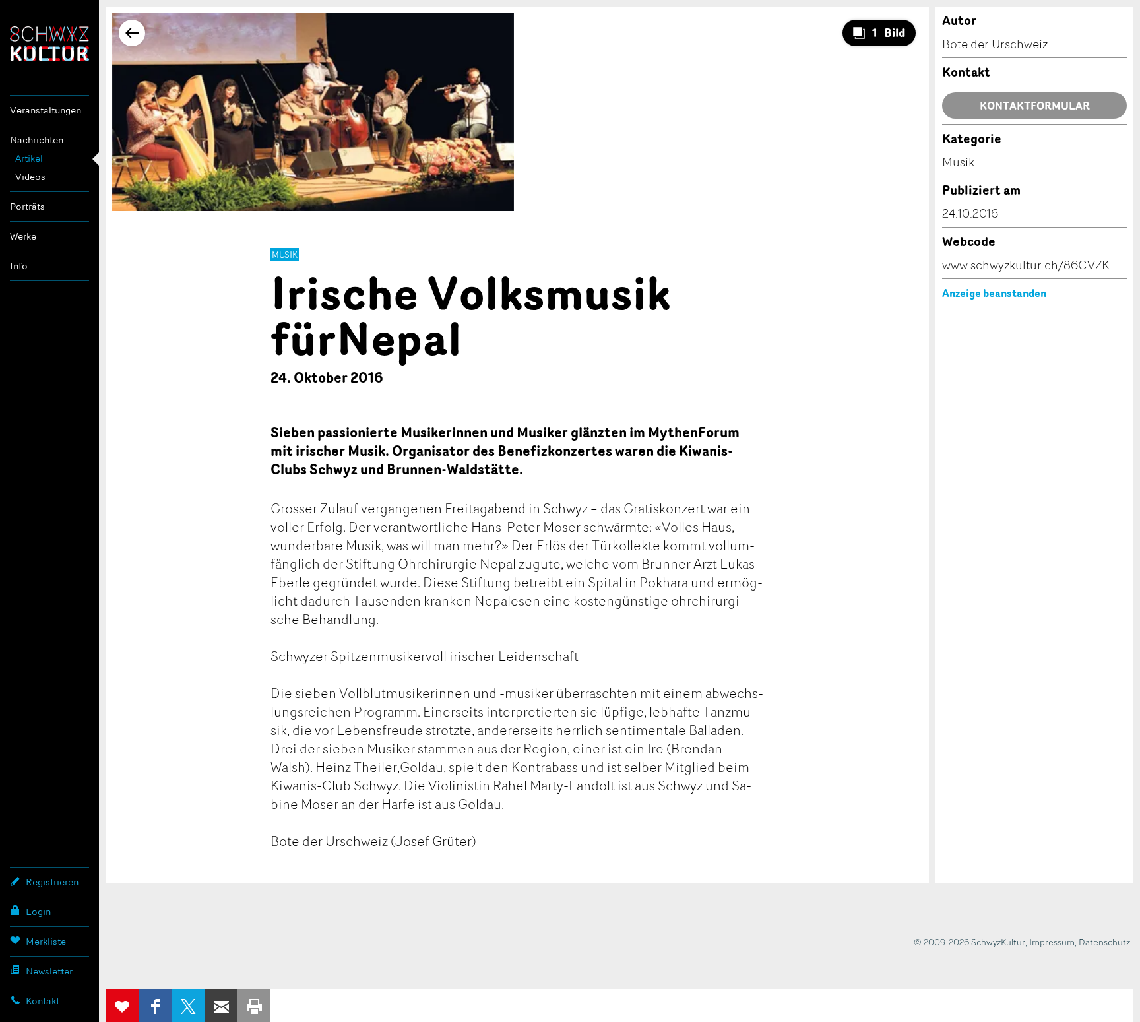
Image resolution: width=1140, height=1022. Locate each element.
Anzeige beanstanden (994, 293)
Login (38, 911)
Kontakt (42, 1000)
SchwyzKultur (49, 43)
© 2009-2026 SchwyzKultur (969, 942)
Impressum (1052, 942)
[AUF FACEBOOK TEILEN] (155, 1005)
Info (19, 265)
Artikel (29, 158)
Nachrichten (36, 139)
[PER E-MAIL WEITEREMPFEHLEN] (221, 1005)
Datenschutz (1104, 942)
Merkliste (46, 941)
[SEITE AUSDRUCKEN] (254, 1005)
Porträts (27, 206)
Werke (23, 236)
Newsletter (49, 971)
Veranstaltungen (45, 110)
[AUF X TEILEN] (188, 1005)
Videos (30, 176)
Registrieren (52, 882)
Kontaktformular (1035, 105)
